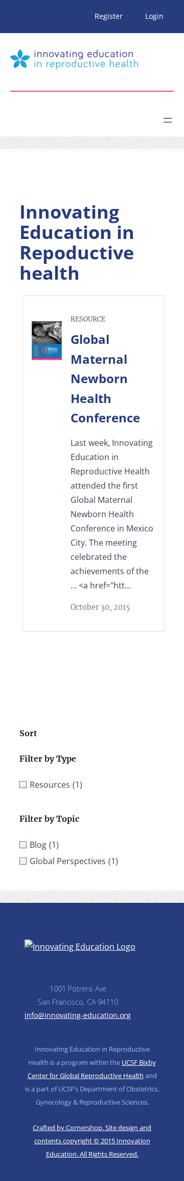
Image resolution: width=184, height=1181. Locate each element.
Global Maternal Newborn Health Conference (105, 378)
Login (154, 16)
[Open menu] (168, 120)
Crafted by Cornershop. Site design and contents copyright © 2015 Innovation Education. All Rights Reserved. (92, 1141)
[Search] (100, 116)
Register (109, 16)
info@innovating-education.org (78, 1015)
